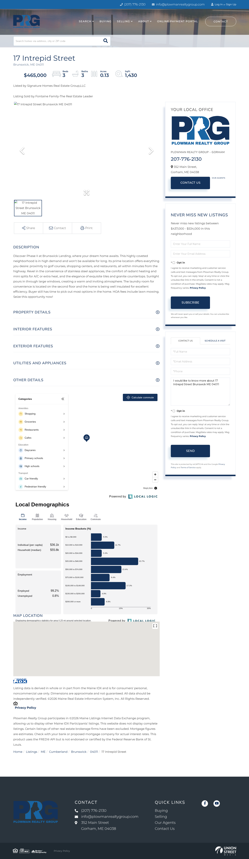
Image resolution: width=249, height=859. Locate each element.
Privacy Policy (25, 708)
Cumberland (58, 752)
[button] (106, 41)
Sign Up (231, 4)
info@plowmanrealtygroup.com (180, 4)
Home (17, 752)
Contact (221, 21)
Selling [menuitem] (123, 21)
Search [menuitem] (85, 21)
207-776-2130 (186, 159)
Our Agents (218, 178)
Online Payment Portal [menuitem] (177, 21)
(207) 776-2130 (134, 4)
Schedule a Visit (215, 340)
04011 (94, 752)
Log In (218, 4)
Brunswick (79, 752)
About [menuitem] (143, 21)
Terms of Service (188, 467)
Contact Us (190, 183)
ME (43, 752)
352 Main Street (98, 826)
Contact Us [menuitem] (164, 829)
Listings (31, 752)
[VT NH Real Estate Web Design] (225, 851)
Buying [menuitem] (106, 21)
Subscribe (190, 302)
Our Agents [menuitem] (165, 823)
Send (190, 451)
